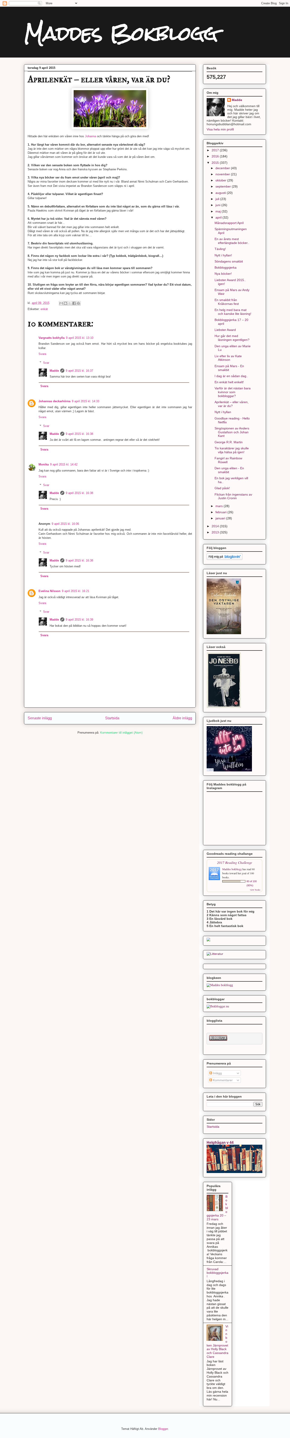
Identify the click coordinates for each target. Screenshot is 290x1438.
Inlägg (217, 1073)
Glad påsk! (222, 488)
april (218, 217)
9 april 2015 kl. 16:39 (79, 619)
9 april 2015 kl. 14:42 (63, 464)
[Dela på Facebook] (74, 303)
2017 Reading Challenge (234, 862)
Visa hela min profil (220, 129)
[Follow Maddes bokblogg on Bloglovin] (224, 559)
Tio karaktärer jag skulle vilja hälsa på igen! (232, 450)
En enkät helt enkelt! (229, 382)
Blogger (163, 1429)
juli (217, 199)
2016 (216, 156)
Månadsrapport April (229, 223)
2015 (216, 162)
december (223, 168)
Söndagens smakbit (229, 261)
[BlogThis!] (65, 303)
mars (219, 506)
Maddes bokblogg (232, 869)
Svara (42, 354)
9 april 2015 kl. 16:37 (79, 370)
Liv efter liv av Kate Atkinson (228, 358)
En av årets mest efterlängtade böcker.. (232, 241)
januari (220, 518)
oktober (221, 180)
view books (255, 889)
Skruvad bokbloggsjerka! (217, 1273)
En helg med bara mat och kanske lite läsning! (233, 312)
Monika (44, 464)
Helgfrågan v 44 (220, 1142)
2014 (216, 526)
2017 (216, 150)
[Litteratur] (215, 954)
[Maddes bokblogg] (220, 985)
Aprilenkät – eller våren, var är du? (232, 404)
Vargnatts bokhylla (52, 338)
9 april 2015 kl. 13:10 (79, 338)
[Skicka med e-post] (61, 303)
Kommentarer (222, 1080)
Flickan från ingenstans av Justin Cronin (233, 496)
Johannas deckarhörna (54, 401)
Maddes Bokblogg (121, 33)
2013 (216, 532)
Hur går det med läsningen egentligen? (232, 338)
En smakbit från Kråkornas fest (227, 302)
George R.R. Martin (229, 442)
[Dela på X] (70, 303)
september (223, 186)
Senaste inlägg (40, 718)
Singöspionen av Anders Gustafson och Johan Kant (232, 432)
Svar (46, 362)
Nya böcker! (223, 273)
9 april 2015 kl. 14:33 (85, 401)
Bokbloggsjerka (226, 267)
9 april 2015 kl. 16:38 (79, 434)
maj (218, 211)
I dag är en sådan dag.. (231, 376)
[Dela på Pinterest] (78, 303)
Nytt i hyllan (223, 412)
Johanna (90, 136)
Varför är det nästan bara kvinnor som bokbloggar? (233, 392)
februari (221, 512)
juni (218, 205)
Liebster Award (225, 330)
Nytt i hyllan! (223, 255)
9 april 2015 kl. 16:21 (75, 591)
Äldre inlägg (182, 718)
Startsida (112, 718)
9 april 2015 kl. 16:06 (65, 523)
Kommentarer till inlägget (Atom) (121, 732)
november (223, 174)
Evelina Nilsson (49, 591)
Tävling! (220, 249)
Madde (54, 370)
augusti (221, 193)
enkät (44, 309)
